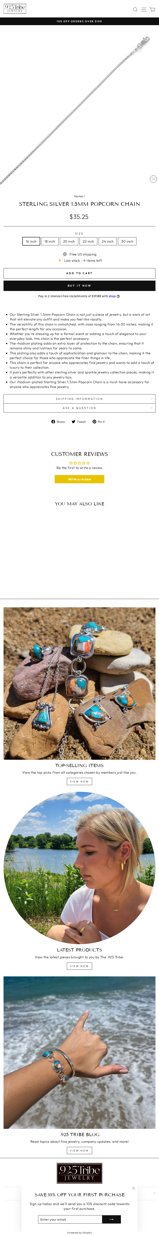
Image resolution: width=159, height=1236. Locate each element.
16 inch (31, 241)
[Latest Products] (79, 868)
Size (79, 233)
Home (78, 196)
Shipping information (79, 398)
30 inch (127, 241)
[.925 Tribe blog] (79, 1052)
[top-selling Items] (79, 683)
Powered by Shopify (79, 1232)
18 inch (50, 241)
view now (79, 781)
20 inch (69, 241)
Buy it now (80, 285)
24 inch (107, 241)
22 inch (88, 241)
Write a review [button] (79, 479)
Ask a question (79, 408)
